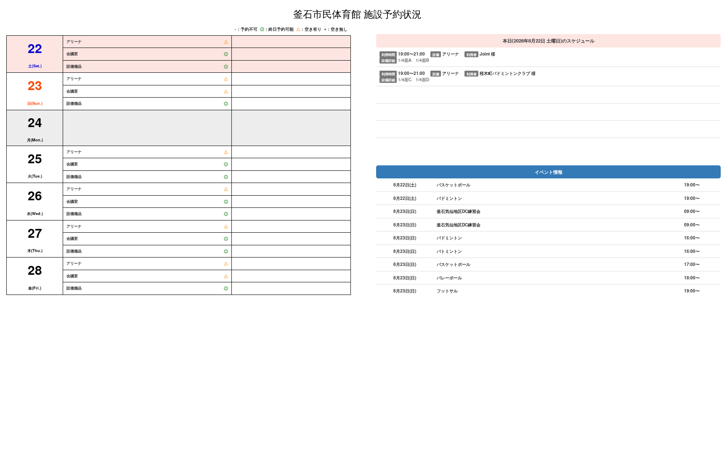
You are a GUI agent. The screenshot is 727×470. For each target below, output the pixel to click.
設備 (435, 54)
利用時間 (388, 54)
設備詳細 (388, 60)
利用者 (472, 54)
